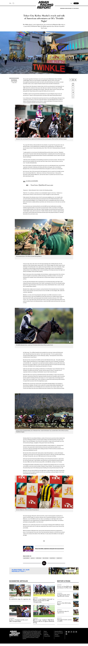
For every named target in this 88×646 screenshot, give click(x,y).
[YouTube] (66, 632)
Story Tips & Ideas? (59, 632)
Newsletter (76, 3)
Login (71, 3)
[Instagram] (74, 632)
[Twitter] (73, 85)
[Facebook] (73, 87)
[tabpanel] (44, 239)
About (45, 631)
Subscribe (46, 634)
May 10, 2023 (50, 185)
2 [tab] (71, 253)
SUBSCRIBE (70, 570)
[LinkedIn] (73, 90)
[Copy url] (73, 94)
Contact (46, 632)
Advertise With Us (58, 631)
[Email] (73, 97)
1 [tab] (69, 253)
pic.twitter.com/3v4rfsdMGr (32, 180)
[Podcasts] (66, 634)
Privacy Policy (47, 636)
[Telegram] (73, 92)
